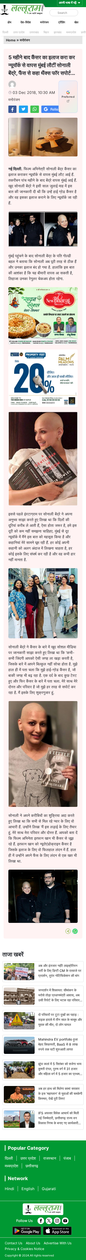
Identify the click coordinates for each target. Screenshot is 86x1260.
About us (33, 1243)
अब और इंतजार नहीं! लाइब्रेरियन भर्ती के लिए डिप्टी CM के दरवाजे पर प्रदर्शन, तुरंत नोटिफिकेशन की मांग (59, 971)
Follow (55, 109)
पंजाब (67, 1158)
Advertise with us (57, 1243)
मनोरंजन (44, 22)
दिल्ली (5, 32)
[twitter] (49, 1221)
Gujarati (49, 1188)
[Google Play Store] (26, 1230)
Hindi (9, 1188)
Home (11, 40)
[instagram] (57, 1221)
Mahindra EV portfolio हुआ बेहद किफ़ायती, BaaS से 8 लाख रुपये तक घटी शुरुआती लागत (58, 1044)
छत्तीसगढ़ (32, 1165)
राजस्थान (49, 1158)
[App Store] (57, 1230)
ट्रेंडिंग (61, 22)
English (28, 1188)
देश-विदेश (26, 22)
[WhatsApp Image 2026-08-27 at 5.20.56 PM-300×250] (43, 405)
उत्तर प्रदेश (19, 32)
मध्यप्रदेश (71, 32)
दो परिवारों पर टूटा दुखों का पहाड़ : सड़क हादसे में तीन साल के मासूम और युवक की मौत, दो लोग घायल (60, 1020)
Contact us (13, 1243)
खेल (76, 22)
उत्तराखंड (34, 32)
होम (9, 22)
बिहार (46, 32)
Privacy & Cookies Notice (24, 1249)
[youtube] (65, 1221)
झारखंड (57, 32)
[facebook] (41, 1221)
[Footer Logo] (43, 1209)
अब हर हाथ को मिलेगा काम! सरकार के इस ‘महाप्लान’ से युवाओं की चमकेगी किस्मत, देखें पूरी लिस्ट (60, 1093)
